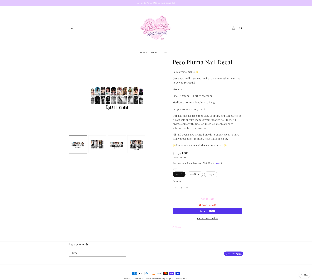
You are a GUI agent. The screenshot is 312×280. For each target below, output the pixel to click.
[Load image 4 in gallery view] (136, 144)
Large (211, 174)
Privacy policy (182, 278)
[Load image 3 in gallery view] (117, 144)
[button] (72, 28)
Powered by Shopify (164, 278)
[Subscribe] (122, 253)
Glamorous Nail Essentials (143, 278)
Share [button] (178, 226)
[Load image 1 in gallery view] (78, 144)
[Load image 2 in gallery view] (97, 144)
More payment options (207, 218)
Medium (195, 174)
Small (179, 174)
